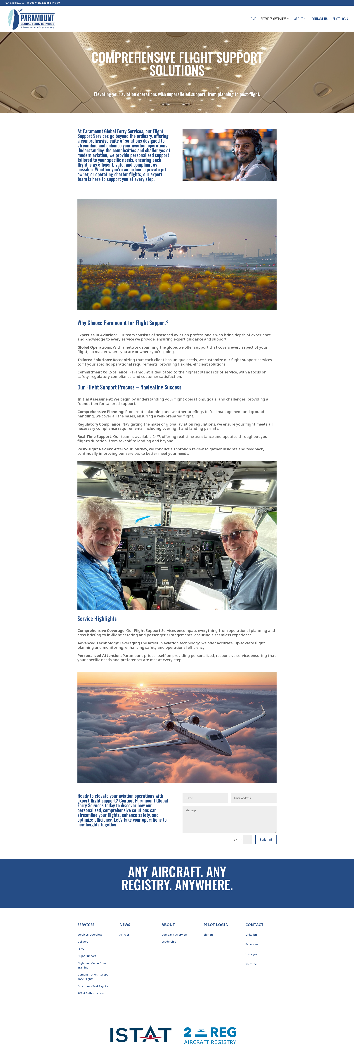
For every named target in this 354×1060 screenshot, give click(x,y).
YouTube (251, 964)
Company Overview (174, 934)
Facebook (251, 944)
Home (252, 19)
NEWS (124, 924)
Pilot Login (340, 19)
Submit (266, 839)
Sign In (208, 934)
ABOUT (168, 924)
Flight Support (86, 956)
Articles (124, 934)
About (298, 19)
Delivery (82, 941)
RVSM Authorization (90, 993)
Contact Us (319, 19)
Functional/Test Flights (92, 986)
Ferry (80, 948)
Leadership (169, 941)
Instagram (252, 954)
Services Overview (273, 19)
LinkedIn (251, 934)
